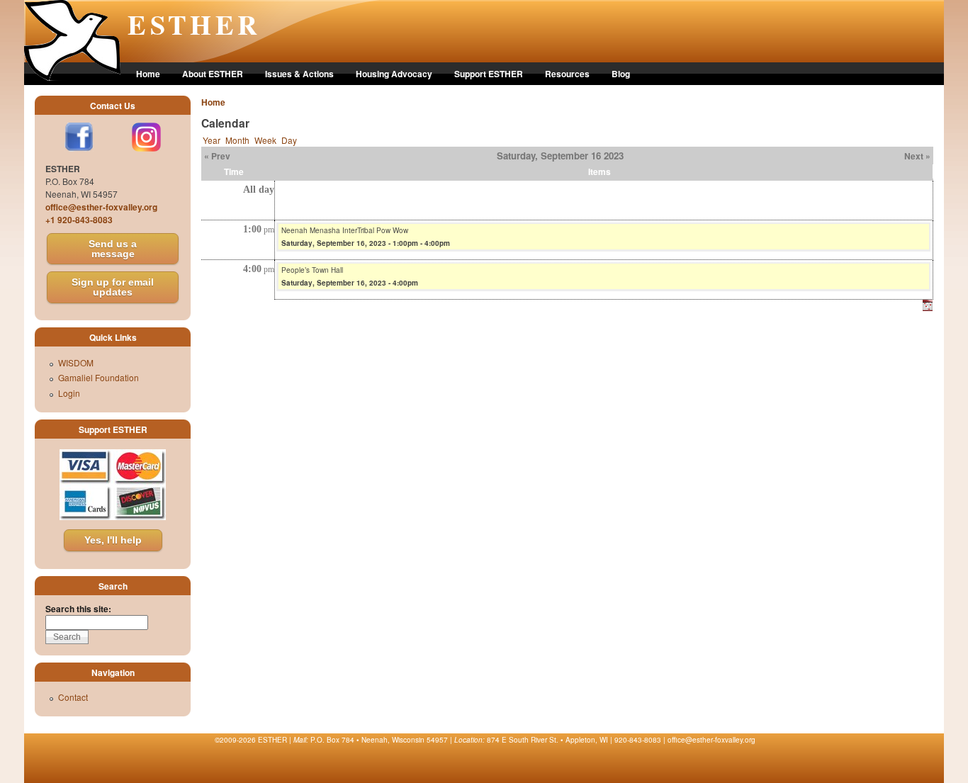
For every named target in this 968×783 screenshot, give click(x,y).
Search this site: (78, 608)
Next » (917, 156)
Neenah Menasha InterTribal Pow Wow (344, 230)
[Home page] (72, 77)
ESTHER (194, 24)
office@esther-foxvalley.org (101, 207)
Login (69, 393)
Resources (567, 73)
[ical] (927, 307)
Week (265, 140)
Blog (621, 73)
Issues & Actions (299, 73)
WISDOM (76, 362)
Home (148, 73)
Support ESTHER (488, 73)
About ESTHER (212, 73)
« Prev (217, 156)
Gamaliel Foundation (98, 377)
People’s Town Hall (312, 270)
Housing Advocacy (394, 73)
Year (211, 140)
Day (289, 140)
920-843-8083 (637, 740)
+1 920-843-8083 (79, 219)
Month (237, 140)
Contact (73, 697)
